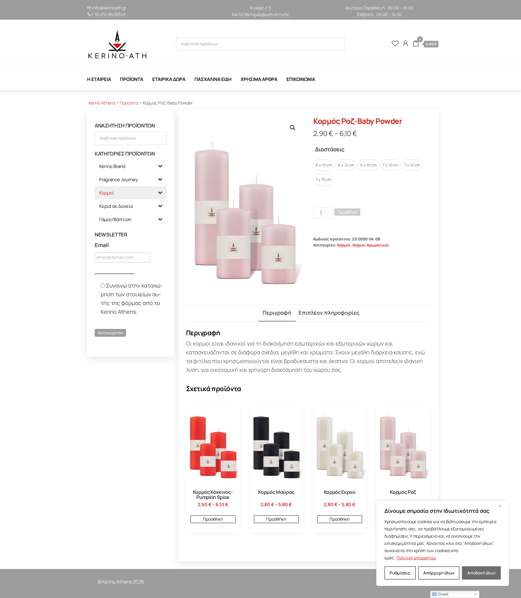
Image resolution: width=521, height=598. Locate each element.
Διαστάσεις (329, 149)
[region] (442, 543)
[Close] (502, 506)
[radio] (323, 165)
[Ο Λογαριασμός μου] (405, 43)
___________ (114, 271)
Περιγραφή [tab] (277, 312)
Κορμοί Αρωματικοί (370, 245)
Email (102, 245)
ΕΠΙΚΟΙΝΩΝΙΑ (300, 79)
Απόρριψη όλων (438, 573)
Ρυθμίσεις (400, 573)
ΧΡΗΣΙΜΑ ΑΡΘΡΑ (259, 79)
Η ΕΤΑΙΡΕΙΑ (99, 79)
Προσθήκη (347, 212)
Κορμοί (343, 245)
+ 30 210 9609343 (108, 14)
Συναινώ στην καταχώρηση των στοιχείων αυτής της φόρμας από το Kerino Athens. (132, 298)
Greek (443, 594)
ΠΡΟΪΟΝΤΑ (131, 79)
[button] (292, 127)
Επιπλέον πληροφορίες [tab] (328, 312)
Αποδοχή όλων (481, 573)
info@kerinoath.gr (109, 8)
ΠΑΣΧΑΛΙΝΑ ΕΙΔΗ (213, 79)
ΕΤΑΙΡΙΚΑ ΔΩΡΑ (168, 79)
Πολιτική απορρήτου (416, 558)
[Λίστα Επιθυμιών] (395, 43)
